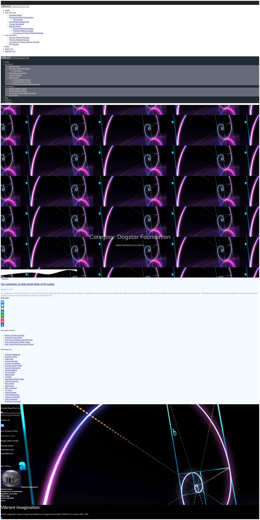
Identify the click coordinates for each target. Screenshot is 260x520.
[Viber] (130, 318)
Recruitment (9, 383)
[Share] (130, 324)
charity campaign (11, 361)
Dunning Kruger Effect (13, 338)
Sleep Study (9, 386)
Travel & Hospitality (16, 24)
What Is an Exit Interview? (14, 335)
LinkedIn (8, 377)
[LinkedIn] (130, 311)
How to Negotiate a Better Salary (17, 342)
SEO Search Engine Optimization (21, 17)
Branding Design (15, 15)
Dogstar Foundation (12, 363)
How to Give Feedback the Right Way (19, 340)
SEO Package (18, 19)
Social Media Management (19, 22)
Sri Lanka (8, 390)
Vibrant (15, 6)
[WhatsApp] (130, 315)
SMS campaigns (11, 388)
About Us (9, 49)
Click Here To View (8, 436)
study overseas (10, 392)
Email (3, 500)
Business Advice (11, 357)
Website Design (15, 26)
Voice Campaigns (11, 399)
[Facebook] (130, 302)
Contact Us (10, 51)
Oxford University (11, 381)
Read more (5, 298)
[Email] (130, 308)
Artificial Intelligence (12, 354)
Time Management (12, 395)
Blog (7, 47)
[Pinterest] (130, 321)
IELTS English (10, 372)
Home (7, 10)
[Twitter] (130, 305)
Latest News (9, 374)
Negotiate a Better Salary (14, 379)
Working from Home (13, 401)
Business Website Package (23, 28)
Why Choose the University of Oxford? (19, 344)
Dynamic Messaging (12, 368)
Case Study (9, 359)
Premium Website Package (23, 31)
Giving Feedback (11, 370)
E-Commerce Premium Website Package (28, 33)
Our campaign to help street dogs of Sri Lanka (27, 284)
